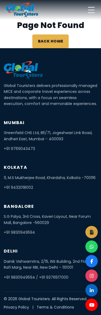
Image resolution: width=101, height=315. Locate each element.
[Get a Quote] (91, 232)
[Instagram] (91, 276)
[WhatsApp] (91, 246)
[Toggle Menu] (91, 10)
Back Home (50, 41)
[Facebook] (91, 261)
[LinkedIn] (91, 290)
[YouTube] (91, 305)
